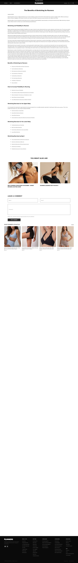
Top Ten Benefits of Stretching (17, 68)
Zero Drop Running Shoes (58, 544)
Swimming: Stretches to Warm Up (18, 141)
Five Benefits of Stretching (17, 75)
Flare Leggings (35, 549)
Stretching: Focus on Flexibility (17, 90)
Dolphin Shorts (35, 552)
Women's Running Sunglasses (46, 542)
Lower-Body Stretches (16, 132)
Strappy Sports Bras (25, 542)
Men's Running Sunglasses (46, 544)
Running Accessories (58, 549)
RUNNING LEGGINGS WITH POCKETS (49, 185)
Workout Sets (24, 550)
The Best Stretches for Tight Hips (18, 125)
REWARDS (65, 3)
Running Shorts (35, 541)
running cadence (60, 107)
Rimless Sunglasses (45, 547)
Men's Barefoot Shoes (58, 552)
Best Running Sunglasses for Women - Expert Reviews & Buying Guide (21, 186)
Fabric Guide (68, 544)
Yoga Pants (34, 550)
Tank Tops (23, 547)
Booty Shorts (35, 544)
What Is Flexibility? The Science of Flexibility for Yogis (22, 94)
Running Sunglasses (45, 541)
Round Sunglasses (45, 545)
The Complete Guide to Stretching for (19, 139)
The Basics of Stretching (16, 80)
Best (15, 99)
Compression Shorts (36, 555)
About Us (67, 542)
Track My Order (68, 555)
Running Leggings (35, 547)
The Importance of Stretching (17, 73)
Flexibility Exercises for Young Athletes (19, 148)
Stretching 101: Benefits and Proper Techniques (20, 66)
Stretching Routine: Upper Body (18, 110)
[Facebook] (5, 546)
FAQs (67, 551)
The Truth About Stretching (17, 78)
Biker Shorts (34, 542)
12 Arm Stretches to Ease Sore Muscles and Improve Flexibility (23, 117)
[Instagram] (7, 546)
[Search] (69, 3)
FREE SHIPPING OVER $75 (39, 0)
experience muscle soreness (43, 18)
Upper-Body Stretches (16, 115)
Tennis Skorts (35, 545)
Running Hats (57, 541)
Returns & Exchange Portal (70, 553)
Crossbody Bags (57, 542)
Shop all (72, 224)
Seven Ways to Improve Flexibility (18, 97)
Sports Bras (24, 541)
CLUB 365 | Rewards (69, 545)
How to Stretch (14, 82)
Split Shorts (34, 554)
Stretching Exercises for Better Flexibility (23, 99)
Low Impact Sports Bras (25, 544)
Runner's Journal (68, 541)
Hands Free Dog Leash (58, 545)
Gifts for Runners (57, 547)
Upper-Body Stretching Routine (17, 112)
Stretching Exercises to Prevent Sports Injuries (20, 144)
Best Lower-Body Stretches (17, 127)
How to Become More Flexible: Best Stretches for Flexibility (23, 92)
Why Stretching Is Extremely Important (19, 71)
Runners (27, 139)
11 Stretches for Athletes (16, 146)
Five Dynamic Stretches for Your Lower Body (20, 129)
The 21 (13, 99)
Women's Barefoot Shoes (58, 550)
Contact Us (67, 550)
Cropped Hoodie (24, 549)
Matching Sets (24, 552)
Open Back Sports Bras (25, 545)
